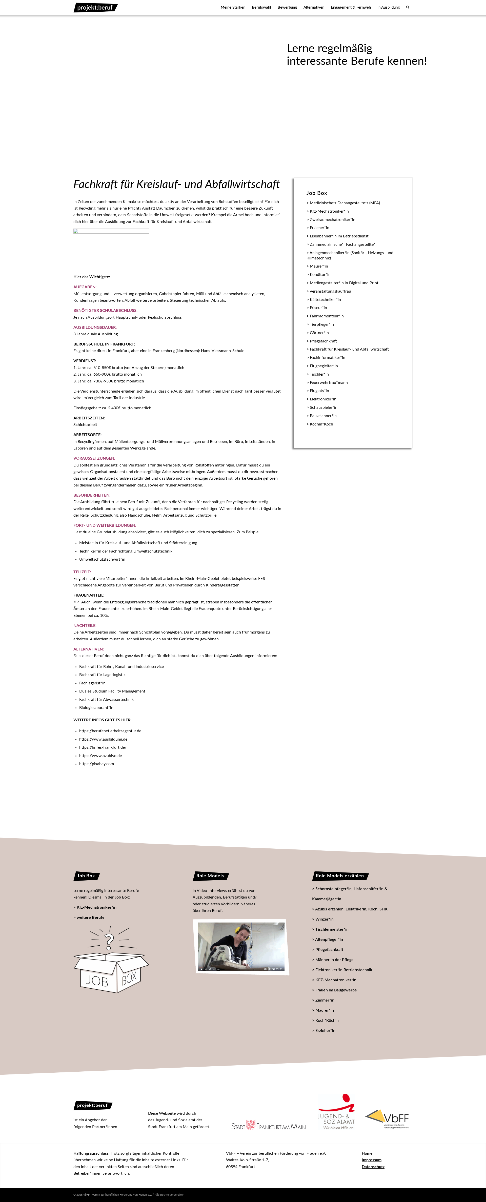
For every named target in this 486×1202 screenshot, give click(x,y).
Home (367, 1153)
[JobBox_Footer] (111, 959)
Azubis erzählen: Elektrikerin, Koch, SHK (351, 909)
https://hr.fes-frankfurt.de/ (103, 747)
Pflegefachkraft (329, 950)
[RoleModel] (241, 947)
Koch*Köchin (327, 1020)
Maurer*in (324, 1010)
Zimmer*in (324, 1000)
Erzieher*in (325, 1031)
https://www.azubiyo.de (100, 756)
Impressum (371, 1160)
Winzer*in (324, 919)
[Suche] (408, 7)
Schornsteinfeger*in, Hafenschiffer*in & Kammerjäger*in (349, 894)
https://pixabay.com (96, 764)
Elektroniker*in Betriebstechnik (343, 970)
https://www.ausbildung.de (103, 739)
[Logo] (95, 8)
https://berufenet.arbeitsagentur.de (110, 731)
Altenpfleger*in (329, 940)
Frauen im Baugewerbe (336, 990)
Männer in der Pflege (334, 960)
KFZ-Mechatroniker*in (335, 980)
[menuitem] (233, 7)
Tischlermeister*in (332, 929)
